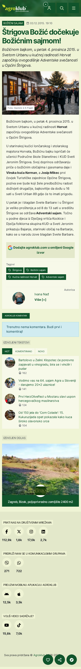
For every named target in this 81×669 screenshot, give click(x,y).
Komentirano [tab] (23, 351)
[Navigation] (74, 8)
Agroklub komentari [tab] (16, 315)
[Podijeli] (60, 659)
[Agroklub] (15, 8)
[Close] (62, 8)
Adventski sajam (54, 277)
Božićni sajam (38, 270)
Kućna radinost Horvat (24, 277)
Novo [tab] (41, 351)
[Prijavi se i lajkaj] (48, 659)
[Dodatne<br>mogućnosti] (71, 659)
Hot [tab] (7, 351)
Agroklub (39, 655)
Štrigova (17, 270)
